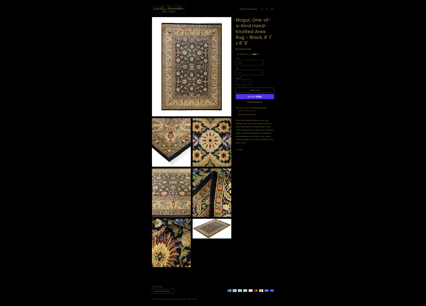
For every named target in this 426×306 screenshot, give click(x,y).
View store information (247, 114)
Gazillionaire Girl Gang (165, 299)
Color (238, 58)
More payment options (254, 102)
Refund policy (192, 299)
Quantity (239, 78)
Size (237, 68)
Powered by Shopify (179, 299)
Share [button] (240, 149)
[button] (262, 9)
